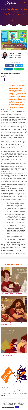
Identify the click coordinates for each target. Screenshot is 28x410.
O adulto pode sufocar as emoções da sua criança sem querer (13, 323)
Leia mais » (3, 294)
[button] (24, 3)
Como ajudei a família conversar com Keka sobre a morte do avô (13, 354)
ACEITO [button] (17, 407)
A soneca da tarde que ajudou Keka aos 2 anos (14, 293)
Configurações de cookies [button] (8, 407)
